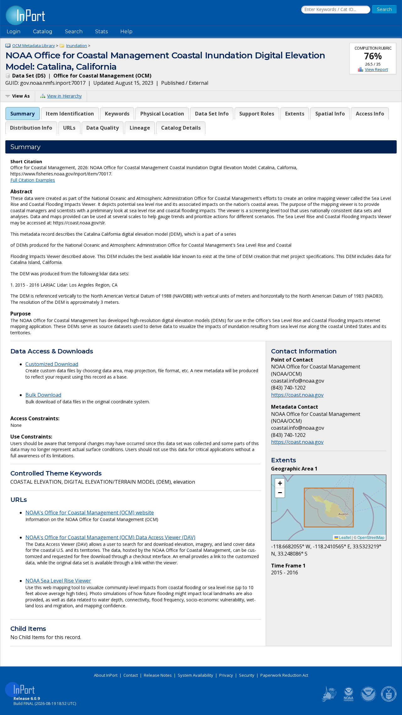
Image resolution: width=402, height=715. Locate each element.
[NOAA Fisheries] (348, 700)
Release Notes (158, 675)
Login (13, 32)
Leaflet (344, 537)
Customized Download (51, 364)
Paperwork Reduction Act (284, 675)
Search (74, 32)
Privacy (226, 675)
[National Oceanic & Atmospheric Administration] (369, 700)
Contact (130, 675)
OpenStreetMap (370, 537)
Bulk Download (43, 394)
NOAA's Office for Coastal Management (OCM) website (89, 512)
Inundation (76, 45)
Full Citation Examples (32, 180)
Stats (101, 32)
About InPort (105, 675)
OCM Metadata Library (33, 45)
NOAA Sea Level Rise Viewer (58, 580)
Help (126, 32)
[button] (280, 483)
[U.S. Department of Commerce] (389, 700)
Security (246, 675)
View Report (376, 69)
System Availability (195, 675)
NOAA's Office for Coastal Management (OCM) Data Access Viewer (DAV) (110, 537)
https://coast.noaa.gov (297, 394)
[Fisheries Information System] (328, 700)
